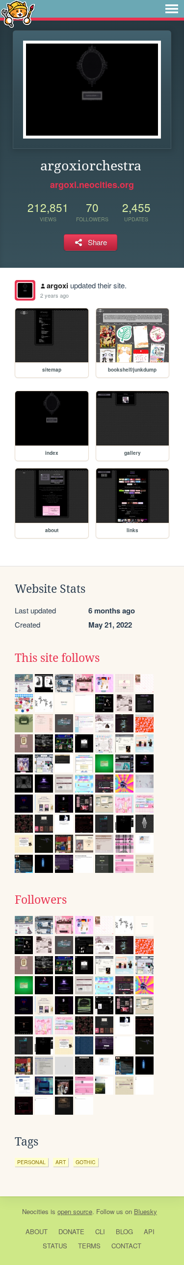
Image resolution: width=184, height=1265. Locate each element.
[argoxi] (25, 290)
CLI (100, 1231)
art (60, 1162)
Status (55, 1245)
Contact (126, 1245)
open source (74, 1211)
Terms (89, 1245)
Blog (124, 1231)
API (149, 1231)
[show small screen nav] (171, 9)
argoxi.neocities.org (92, 184)
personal (31, 1162)
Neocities (35, 1211)
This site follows (57, 658)
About (37, 1231)
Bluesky (145, 1211)
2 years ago (54, 295)
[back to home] (18, 13)
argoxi (57, 285)
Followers (41, 899)
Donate (71, 1231)
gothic (86, 1162)
